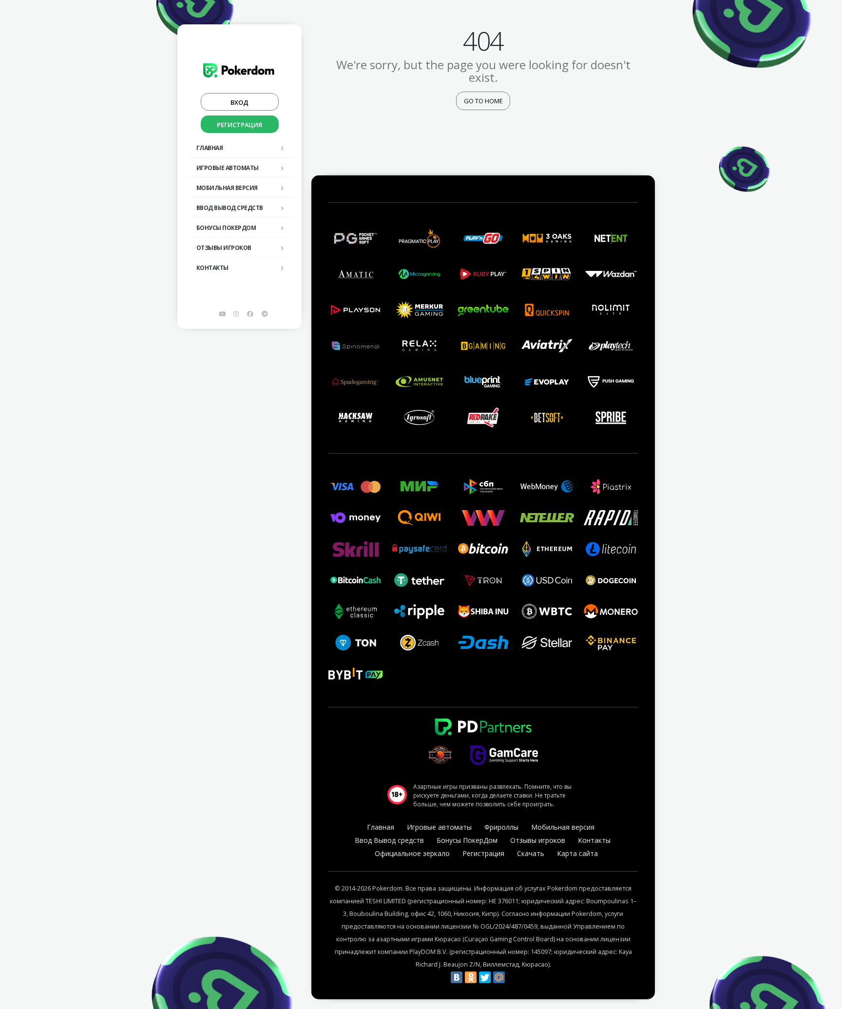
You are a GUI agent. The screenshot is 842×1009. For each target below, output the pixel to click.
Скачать (530, 853)
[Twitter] (485, 977)
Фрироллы (501, 827)
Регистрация (239, 124)
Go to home (483, 100)
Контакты (212, 268)
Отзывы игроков (223, 248)
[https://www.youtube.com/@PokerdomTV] (222, 314)
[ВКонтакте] (456, 977)
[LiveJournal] (513, 977)
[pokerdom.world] (236, 314)
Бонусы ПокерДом (226, 228)
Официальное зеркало (412, 853)
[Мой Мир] (499, 977)
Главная (209, 148)
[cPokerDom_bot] (264, 314)
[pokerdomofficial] (250, 314)
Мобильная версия (227, 188)
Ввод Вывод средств (229, 208)
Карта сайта (577, 853)
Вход (239, 102)
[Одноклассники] (471, 977)
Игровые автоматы (227, 168)
